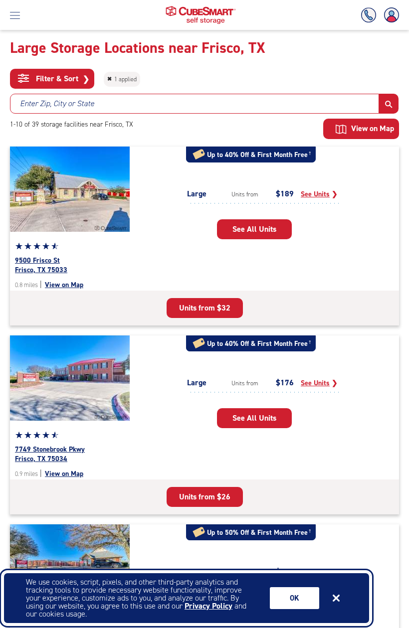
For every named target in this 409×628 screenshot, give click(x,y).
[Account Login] (389, 15)
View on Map (64, 285)
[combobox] (194, 104)
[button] (389, 104)
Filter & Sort (61, 78)
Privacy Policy (208, 606)
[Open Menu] (15, 15)
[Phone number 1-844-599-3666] (370, 15)
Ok (294, 598)
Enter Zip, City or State (57, 103)
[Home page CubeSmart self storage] (201, 8)
